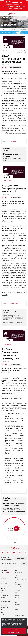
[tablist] (13, 28)
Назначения (7, 351)
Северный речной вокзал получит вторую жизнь (13, 326)
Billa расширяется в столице (12, 155)
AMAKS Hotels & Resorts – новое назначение (10, 516)
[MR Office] (13, 5)
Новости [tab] (13, 28)
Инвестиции (8, 180)
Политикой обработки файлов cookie (10, 625)
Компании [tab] (22, 28)
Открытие (22, 49)
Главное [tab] (4, 28)
